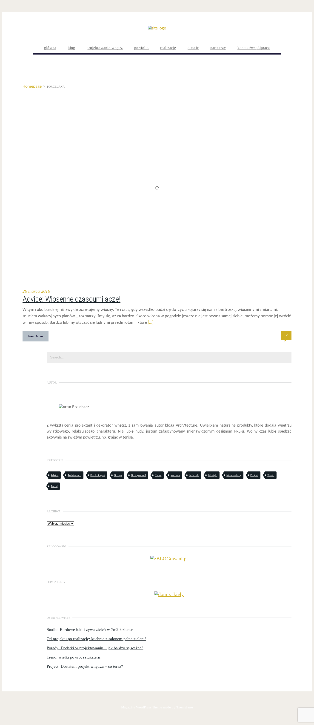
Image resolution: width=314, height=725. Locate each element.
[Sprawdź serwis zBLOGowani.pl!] (169, 558)
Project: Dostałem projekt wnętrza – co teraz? (85, 666)
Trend (54, 486)
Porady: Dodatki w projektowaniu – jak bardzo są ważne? (95, 648)
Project (254, 475)
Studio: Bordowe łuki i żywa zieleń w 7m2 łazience (90, 629)
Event (158, 475)
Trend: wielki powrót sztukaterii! (74, 657)
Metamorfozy (233, 475)
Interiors (175, 475)
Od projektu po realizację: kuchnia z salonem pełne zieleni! (96, 638)
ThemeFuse (184, 707)
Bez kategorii (97, 475)
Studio (270, 475)
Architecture (74, 475)
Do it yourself (138, 475)
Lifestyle (212, 475)
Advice (54, 475)
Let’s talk (194, 475)
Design (118, 475)
